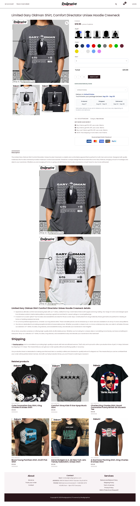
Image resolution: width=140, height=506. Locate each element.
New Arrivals (100, 119)
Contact (31, 485)
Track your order (31, 483)
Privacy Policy (108, 488)
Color (77, 42)
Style (77, 29)
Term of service (109, 485)
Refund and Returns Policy (109, 480)
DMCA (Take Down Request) (109, 490)
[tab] (16, 153)
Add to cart (94, 77)
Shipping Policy (109, 483)
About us (31, 480)
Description (16, 153)
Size (76, 57)
